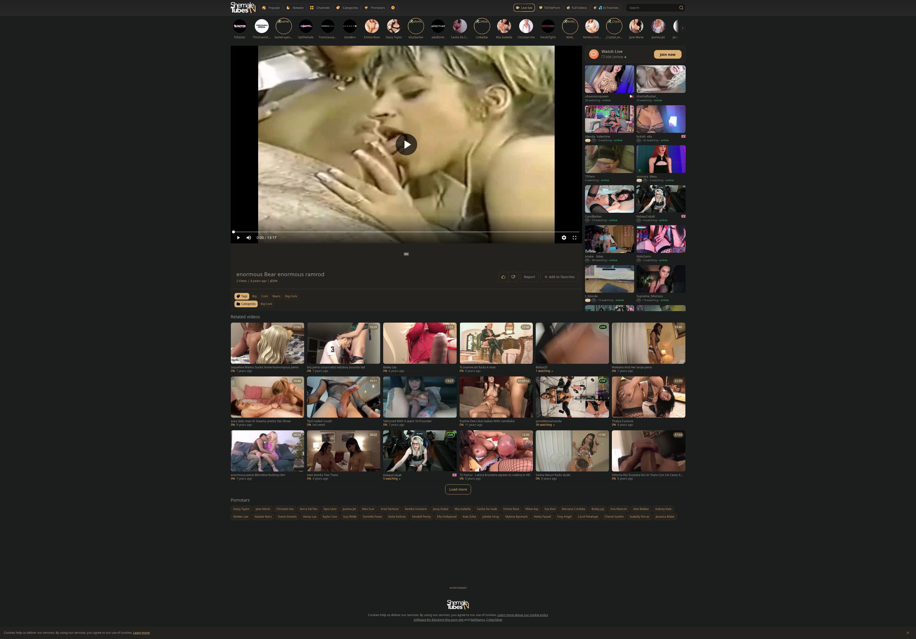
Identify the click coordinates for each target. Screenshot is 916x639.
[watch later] (236, 328)
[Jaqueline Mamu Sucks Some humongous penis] (267, 348)
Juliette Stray (490, 517)
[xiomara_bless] (661, 164)
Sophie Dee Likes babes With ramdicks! (487, 421)
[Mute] (249, 237)
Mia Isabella (463, 509)
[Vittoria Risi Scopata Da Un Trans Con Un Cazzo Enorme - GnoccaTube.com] (648, 455)
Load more (458, 489)
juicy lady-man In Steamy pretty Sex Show (260, 421)
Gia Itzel (550, 509)
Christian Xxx (285, 509)
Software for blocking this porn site (439, 619)
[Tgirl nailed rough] (343, 401)
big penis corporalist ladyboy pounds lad (336, 367)
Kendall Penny (421, 517)
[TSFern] (609, 164)
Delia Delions (397, 517)
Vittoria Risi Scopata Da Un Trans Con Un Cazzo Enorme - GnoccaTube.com (647, 474)
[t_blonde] (609, 284)
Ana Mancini (618, 509)
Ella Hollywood (446, 517)
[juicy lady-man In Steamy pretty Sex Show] (267, 401)
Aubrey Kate (663, 509)
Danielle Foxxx (372, 517)
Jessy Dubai (440, 509)
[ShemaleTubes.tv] (243, 7)
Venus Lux (309, 517)
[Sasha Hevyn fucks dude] (572, 455)
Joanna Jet (349, 509)
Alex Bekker (641, 509)
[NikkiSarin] (661, 244)
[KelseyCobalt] (419, 455)
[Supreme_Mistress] (661, 284)
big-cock (291, 296)
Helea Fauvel (542, 517)
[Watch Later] (393, 7)
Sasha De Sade (487, 509)
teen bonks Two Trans (322, 474)
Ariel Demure (390, 509)
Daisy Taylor (241, 509)
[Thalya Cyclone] (648, 401)
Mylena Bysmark (516, 517)
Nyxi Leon (330, 509)
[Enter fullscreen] (574, 237)
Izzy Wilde (350, 517)
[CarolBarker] (609, 204)
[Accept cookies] (908, 632)
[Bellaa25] (572, 348)
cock (264, 296)
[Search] (681, 8)
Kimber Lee (240, 517)
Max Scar (368, 509)
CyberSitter (494, 619)
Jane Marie (263, 509)
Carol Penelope (588, 517)
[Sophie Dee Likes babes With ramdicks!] (496, 401)
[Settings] (564, 237)
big (254, 296)
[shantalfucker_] (661, 84)
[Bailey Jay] (419, 348)
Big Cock (266, 304)
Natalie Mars (263, 517)
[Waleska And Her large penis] (648, 348)
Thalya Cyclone (622, 421)
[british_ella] (661, 124)
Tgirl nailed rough (319, 421)
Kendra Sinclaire (416, 509)
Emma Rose (511, 509)
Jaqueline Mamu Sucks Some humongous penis (265, 367)
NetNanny (477, 619)
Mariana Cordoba (573, 509)
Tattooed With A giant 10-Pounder (407, 421)
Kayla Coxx (330, 517)
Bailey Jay (390, 367)
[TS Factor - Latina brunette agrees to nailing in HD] (496, 455)
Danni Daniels (287, 517)
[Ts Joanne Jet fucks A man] (496, 348)
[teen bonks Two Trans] (343, 455)
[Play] (406, 144)
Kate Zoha (469, 517)
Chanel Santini (614, 517)
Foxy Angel (564, 517)
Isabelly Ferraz (639, 517)
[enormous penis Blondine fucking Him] (267, 455)
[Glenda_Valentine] (609, 124)
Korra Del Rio (308, 509)
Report (529, 277)
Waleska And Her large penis (632, 367)
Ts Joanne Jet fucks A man (478, 367)
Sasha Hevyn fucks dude (553, 474)
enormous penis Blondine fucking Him (258, 474)
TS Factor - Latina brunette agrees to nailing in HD (495, 474)
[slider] (406, 232)
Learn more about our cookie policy (522, 615)
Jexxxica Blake (665, 517)
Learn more (141, 632)
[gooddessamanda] (572, 401)
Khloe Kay (531, 509)
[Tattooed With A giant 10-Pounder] (419, 401)
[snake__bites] (609, 244)
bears (276, 296)
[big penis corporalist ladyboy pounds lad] (343, 348)
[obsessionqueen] (609, 84)
